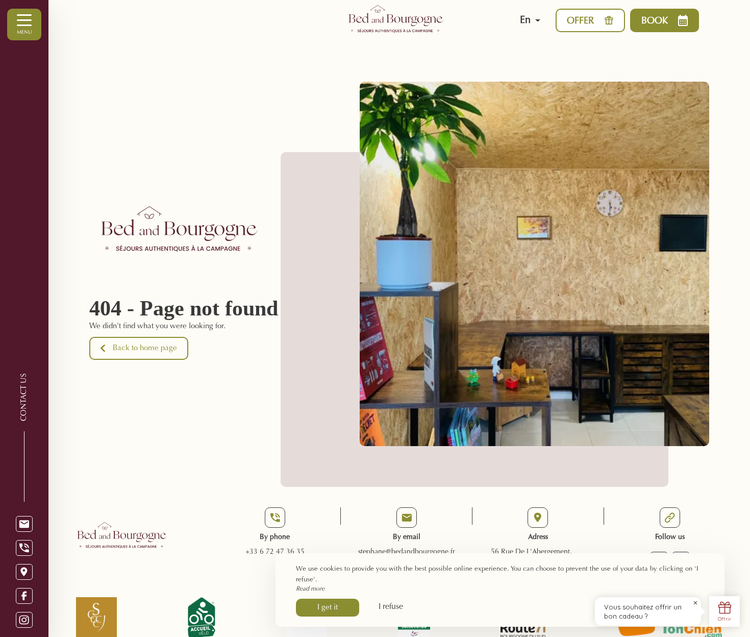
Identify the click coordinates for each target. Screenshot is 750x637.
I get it (327, 607)
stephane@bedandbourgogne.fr (406, 552)
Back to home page (145, 348)
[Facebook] (24, 596)
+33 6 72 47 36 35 (275, 552)
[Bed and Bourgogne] (417, 20)
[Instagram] (24, 620)
